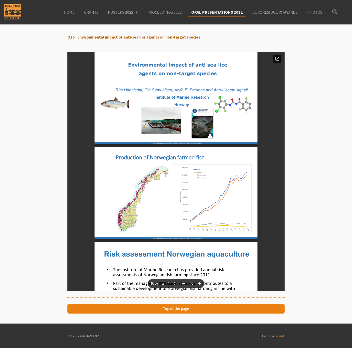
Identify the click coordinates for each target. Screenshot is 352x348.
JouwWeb (279, 336)
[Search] (335, 11)
